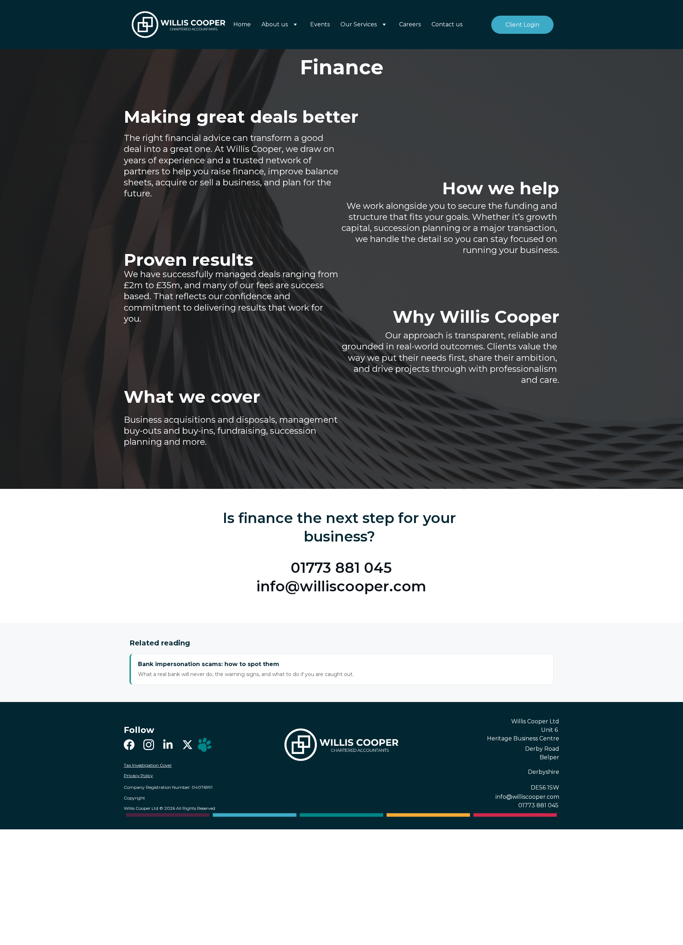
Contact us (446, 24)
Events (320, 24)
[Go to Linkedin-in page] (168, 744)
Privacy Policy (138, 775)
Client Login (522, 24)
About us (274, 24)
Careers (410, 24)
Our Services (358, 24)
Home (242, 24)
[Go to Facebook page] (129, 744)
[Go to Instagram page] (148, 744)
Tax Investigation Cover (148, 765)
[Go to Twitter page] (187, 744)
